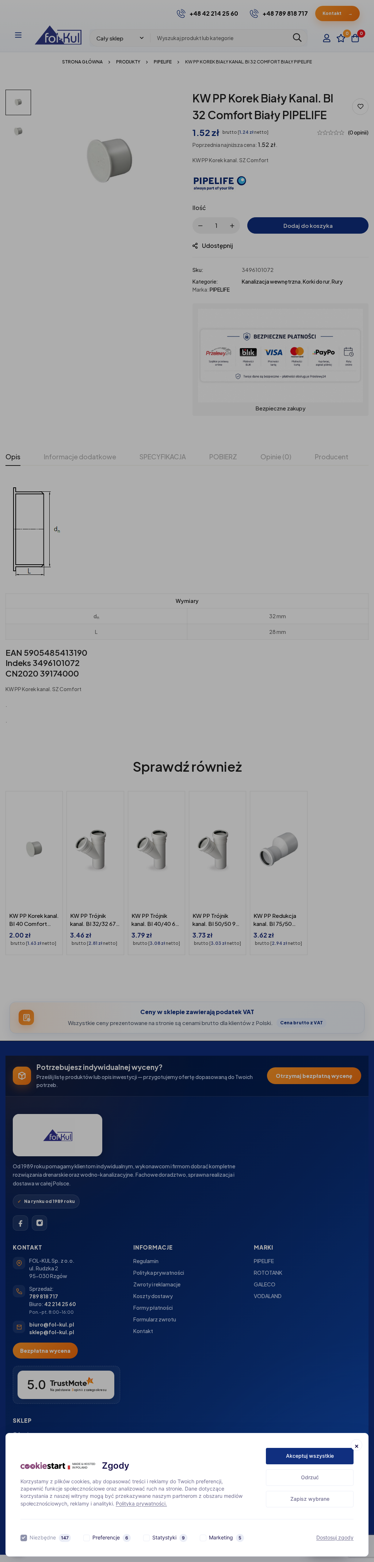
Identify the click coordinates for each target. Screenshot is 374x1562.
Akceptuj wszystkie (310, 1456)
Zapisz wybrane (309, 1499)
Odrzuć (310, 1477)
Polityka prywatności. (141, 1503)
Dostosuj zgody (335, 1537)
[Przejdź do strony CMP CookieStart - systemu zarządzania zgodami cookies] (57, 1465)
